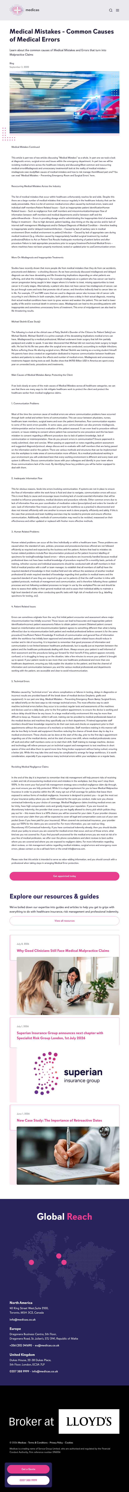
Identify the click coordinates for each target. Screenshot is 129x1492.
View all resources (65, 920)
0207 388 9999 (28, 1480)
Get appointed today (64, 876)
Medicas (22, 1442)
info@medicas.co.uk (23, 1319)
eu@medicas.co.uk (47, 1345)
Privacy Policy (56, 1442)
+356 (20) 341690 (21, 1345)
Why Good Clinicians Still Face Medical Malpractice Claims (63, 950)
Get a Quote (28, 1469)
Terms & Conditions (38, 1442)
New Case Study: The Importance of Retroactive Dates (59, 1120)
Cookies (69, 1442)
